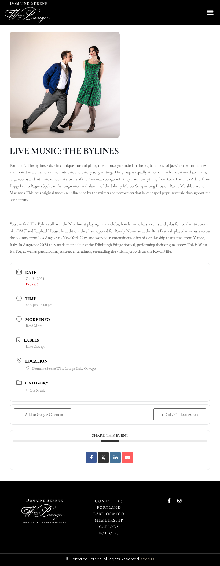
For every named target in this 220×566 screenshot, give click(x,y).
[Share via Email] (127, 457)
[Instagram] (179, 500)
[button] (210, 12)
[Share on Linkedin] (115, 457)
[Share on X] (103, 457)
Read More (34, 325)
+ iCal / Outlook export (179, 414)
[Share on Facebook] (91, 457)
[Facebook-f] (169, 500)
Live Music (37, 390)
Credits (148, 559)
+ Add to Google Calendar (42, 414)
